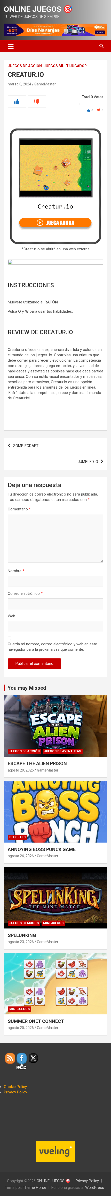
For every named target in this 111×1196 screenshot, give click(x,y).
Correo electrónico (25, 593)
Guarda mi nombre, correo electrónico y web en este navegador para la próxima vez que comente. (52, 647)
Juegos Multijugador (65, 66)
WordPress (94, 1187)
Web (11, 616)
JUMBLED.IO (88, 461)
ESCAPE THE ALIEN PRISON (37, 763)
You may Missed (26, 688)
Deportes (17, 837)
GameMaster (45, 84)
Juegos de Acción (25, 66)
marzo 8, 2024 (19, 84)
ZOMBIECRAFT (25, 445)
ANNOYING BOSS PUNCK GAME (42, 849)
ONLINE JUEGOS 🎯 (38, 9)
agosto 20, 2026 (21, 1028)
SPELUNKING (22, 935)
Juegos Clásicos (24, 923)
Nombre (16, 571)
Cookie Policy (15, 1086)
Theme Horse (34, 1187)
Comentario (19, 509)
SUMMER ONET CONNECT (36, 1021)
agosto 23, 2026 (21, 942)
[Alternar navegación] (11, 46)
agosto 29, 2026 (21, 770)
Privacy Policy (15, 1092)
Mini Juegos (53, 923)
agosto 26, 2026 (21, 856)
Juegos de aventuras (62, 751)
